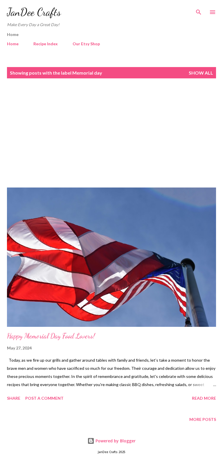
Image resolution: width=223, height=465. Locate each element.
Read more (204, 398)
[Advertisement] (111, 133)
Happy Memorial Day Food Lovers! (51, 336)
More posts (202, 419)
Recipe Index (45, 43)
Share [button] (13, 398)
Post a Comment (44, 398)
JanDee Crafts (34, 12)
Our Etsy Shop (86, 43)
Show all (201, 72)
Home (13, 43)
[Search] (198, 10)
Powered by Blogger (115, 441)
